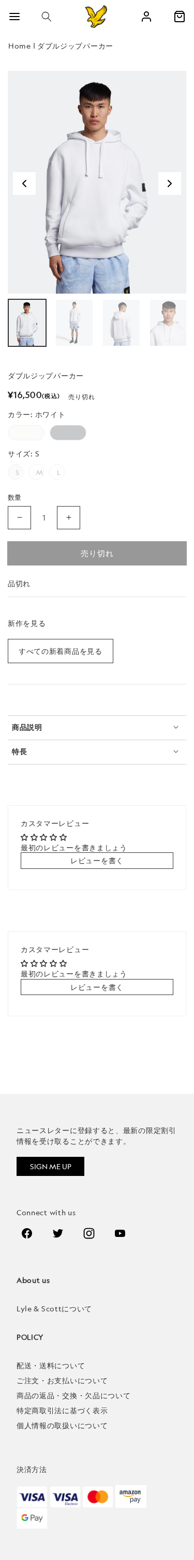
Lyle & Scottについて (54, 1308)
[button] (46, 16)
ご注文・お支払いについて (62, 1380)
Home (19, 45)
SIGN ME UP (50, 1166)
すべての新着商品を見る (60, 651)
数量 (15, 497)
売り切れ (97, 553)
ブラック (68, 432)
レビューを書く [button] (97, 860)
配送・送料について (51, 1365)
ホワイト (26, 432)
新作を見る (27, 623)
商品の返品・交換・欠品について (74, 1395)
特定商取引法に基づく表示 (62, 1410)
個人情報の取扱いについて (62, 1425)
